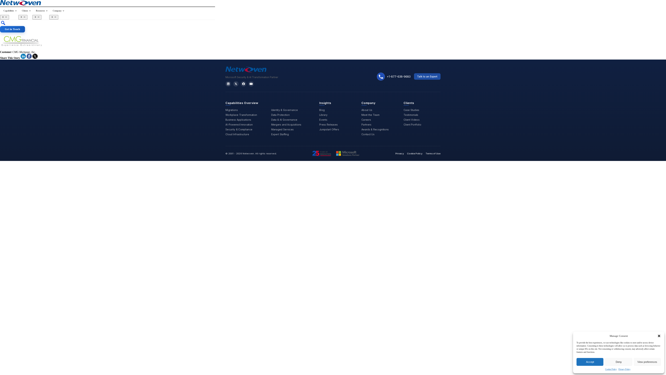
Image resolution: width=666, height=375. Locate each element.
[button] (659, 336)
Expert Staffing (280, 134)
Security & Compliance (238, 129)
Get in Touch (12, 29)
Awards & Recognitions (375, 129)
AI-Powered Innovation (239, 124)
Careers (366, 119)
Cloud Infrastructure (237, 134)
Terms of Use (433, 153)
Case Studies (411, 110)
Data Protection (280, 114)
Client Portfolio (412, 124)
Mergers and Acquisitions (286, 124)
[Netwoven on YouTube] (251, 84)
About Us (366, 110)
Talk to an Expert (427, 76)
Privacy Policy (624, 369)
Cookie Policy (611, 369)
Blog (322, 110)
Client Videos (412, 119)
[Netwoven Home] (245, 71)
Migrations (231, 110)
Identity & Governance (284, 110)
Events (323, 119)
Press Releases (328, 124)
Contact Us (367, 134)
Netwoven (248, 153)
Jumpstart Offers (329, 129)
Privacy (399, 153)
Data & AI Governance (284, 119)
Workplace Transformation (241, 114)
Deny (619, 361)
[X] (236, 84)
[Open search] (3, 23)
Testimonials (411, 114)
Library (323, 114)
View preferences (647, 361)
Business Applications (238, 119)
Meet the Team (370, 114)
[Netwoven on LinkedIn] (228, 84)
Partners (366, 124)
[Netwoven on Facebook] (243, 84)
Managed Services (282, 129)
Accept (590, 361)
